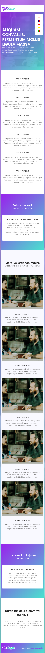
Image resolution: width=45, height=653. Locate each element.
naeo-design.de (36, 648)
